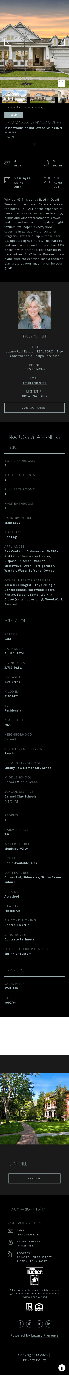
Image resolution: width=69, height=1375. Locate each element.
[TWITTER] (39, 1323)
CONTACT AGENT (34, 407)
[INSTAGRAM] (29, 1323)
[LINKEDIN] (48, 1323)
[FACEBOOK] (20, 1323)
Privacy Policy (34, 1360)
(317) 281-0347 (34, 369)
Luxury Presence (45, 1335)
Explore (34, 1178)
